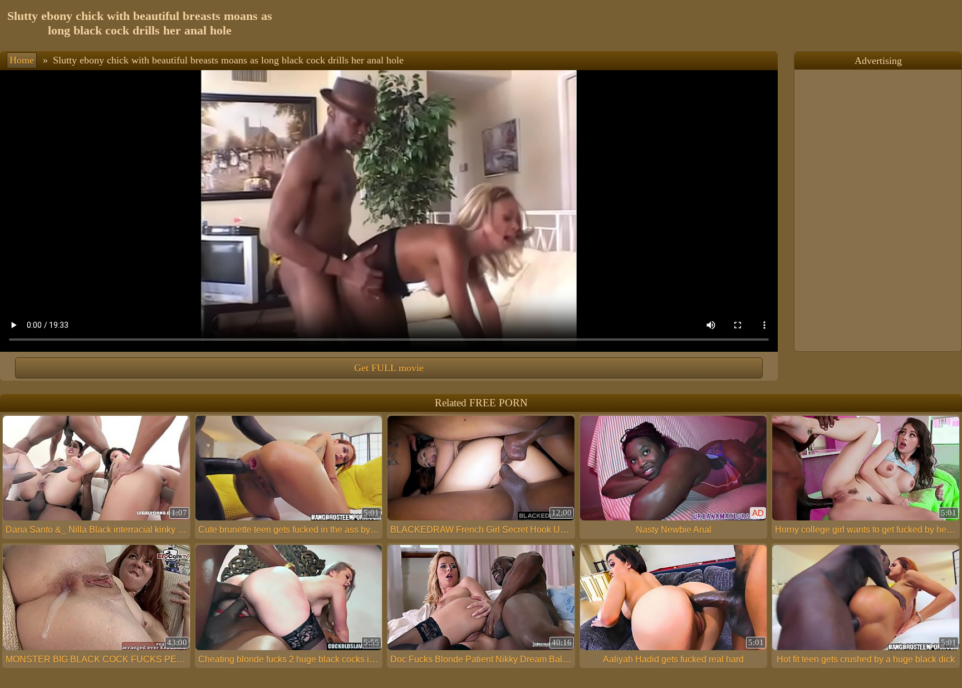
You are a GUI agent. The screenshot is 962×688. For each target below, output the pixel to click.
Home (21, 60)
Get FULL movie (389, 368)
